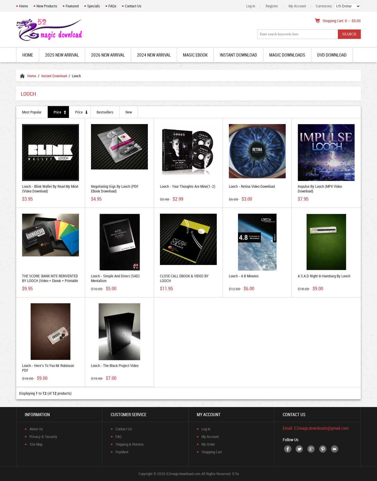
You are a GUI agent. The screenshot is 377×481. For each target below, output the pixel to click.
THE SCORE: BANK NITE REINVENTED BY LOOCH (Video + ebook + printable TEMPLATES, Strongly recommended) (50, 280)
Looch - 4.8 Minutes (244, 276)
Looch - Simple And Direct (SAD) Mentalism (115, 278)
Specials (93, 6)
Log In (250, 6)
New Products (47, 6)
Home (23, 6)
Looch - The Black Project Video (114, 365)
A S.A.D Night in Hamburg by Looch (324, 276)
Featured (72, 6)
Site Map (35, 444)
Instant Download (54, 75)
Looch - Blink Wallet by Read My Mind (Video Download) (50, 189)
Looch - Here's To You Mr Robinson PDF (48, 368)
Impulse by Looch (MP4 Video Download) (320, 189)
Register (272, 6)
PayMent (121, 451)
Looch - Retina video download (252, 186)
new (128, 112)
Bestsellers (105, 112)
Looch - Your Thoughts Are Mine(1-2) (187, 186)
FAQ (118, 436)
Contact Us (133, 6)
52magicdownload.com (183, 473)
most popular (32, 112)
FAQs (112, 6)
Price (57, 112)
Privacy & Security (43, 436)
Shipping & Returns (129, 444)
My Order (208, 444)
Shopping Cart (211, 451)
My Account (297, 6)
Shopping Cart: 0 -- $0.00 (342, 20)
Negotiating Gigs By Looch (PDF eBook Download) (114, 189)
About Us (36, 428)
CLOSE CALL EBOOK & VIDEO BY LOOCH (184, 278)
